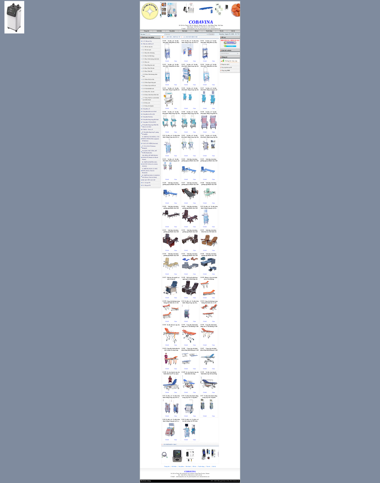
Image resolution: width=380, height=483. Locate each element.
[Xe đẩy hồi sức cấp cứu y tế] (171, 343)
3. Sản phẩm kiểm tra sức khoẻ (149, 111)
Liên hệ (233, 31)
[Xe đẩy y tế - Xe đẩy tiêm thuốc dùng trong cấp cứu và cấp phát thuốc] (171, 153)
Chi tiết (167, 61)
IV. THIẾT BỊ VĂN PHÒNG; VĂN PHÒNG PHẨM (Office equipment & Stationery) (150, 138)
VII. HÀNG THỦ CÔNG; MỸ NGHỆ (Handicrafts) (149, 151)
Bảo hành (184, 31)
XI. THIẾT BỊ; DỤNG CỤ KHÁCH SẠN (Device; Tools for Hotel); (151, 176)
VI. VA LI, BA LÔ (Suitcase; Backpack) (149, 147)
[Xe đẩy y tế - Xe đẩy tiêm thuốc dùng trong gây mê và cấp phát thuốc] (171, 177)
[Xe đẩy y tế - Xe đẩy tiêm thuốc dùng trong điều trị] (209, 130)
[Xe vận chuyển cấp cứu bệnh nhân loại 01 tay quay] (171, 390)
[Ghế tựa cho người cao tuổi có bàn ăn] (171, 295)
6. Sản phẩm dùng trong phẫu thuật (150, 119)
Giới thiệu (159, 31)
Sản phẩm (172, 31)
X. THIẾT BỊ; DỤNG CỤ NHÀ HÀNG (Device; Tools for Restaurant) (149, 170)
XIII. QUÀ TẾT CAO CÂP (148, 180)
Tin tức (221, 31)
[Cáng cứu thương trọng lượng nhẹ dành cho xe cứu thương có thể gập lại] (171, 319)
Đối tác (196, 31)
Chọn (175, 61)
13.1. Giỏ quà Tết (146, 182)
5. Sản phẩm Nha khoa (147, 117)
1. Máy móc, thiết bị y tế (147, 44)
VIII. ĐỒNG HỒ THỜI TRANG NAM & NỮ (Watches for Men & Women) (150, 157)
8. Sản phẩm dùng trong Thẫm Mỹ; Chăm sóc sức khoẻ (150, 126)
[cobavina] (150, 20)
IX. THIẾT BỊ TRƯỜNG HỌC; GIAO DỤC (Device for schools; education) (150, 164)
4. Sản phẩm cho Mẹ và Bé (148, 114)
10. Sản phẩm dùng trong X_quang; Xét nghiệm (150, 133)
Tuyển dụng (209, 31)
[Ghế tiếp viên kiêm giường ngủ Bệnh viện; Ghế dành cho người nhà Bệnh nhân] (171, 272)
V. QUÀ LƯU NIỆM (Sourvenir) (150, 143)
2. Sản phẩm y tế (146, 109)
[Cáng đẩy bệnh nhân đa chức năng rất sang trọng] (171, 366)
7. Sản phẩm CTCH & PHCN (149, 122)
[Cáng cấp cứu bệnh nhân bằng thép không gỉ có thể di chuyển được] (190, 366)
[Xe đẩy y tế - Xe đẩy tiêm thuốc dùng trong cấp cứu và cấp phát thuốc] (190, 106)
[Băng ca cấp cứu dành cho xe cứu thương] (209, 295)
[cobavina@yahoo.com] (230, 43)
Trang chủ (146, 31)
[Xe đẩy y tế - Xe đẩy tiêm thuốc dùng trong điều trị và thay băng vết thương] (171, 106)
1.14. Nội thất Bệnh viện (190, 37)
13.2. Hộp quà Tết (146, 185)
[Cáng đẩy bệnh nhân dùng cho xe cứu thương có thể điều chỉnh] (209, 343)
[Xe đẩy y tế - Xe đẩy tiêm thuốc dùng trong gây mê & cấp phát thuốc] (209, 224)
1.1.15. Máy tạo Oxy (147, 41)
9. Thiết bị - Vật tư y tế (147, 129)
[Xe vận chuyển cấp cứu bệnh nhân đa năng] (190, 390)
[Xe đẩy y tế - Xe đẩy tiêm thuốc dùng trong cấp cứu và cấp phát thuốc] (190, 59)
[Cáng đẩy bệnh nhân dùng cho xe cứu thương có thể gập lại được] (190, 343)
